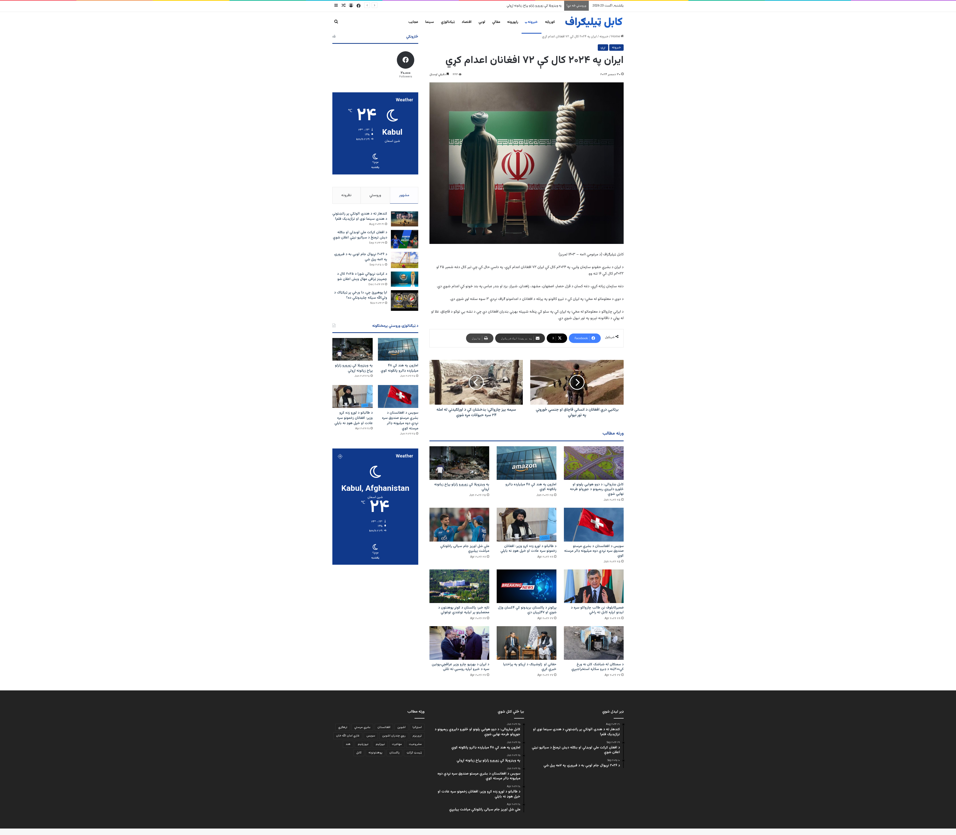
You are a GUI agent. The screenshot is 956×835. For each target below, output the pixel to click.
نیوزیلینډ (363, 744)
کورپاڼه (550, 22)
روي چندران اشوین (394, 735)
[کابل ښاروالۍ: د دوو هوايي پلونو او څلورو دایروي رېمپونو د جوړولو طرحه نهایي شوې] (594, 463)
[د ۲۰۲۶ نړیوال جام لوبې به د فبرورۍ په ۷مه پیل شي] (404, 260)
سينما (429, 22)
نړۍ (602, 47)
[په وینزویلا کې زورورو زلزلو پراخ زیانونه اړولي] (459, 463)
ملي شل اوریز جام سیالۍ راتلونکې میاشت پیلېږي (464, 549)
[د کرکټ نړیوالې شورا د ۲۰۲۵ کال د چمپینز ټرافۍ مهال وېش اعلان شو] (404, 279)
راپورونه (512, 22)
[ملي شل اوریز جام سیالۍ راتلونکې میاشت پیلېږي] (459, 524)
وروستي (375, 195)
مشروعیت (415, 744)
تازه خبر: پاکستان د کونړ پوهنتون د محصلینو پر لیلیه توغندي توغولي (463, 610)
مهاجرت (397, 744)
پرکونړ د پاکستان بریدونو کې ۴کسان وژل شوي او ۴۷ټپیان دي (527, 610)
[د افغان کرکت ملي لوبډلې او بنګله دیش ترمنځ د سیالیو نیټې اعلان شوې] (404, 239)
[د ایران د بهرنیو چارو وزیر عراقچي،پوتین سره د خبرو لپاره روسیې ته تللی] (459, 643)
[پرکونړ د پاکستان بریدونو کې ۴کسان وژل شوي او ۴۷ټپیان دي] (526, 586)
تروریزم (417, 735)
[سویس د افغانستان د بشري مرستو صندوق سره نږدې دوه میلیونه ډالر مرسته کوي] (594, 524)
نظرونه (346, 195)
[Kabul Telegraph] (593, 22)
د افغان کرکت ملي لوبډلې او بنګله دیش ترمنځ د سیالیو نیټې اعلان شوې (360, 235)
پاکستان (394, 752)
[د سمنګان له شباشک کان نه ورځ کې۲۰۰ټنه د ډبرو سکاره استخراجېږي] (594, 643)
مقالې (496, 22)
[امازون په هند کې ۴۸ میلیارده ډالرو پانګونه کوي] (526, 463)
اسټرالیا (417, 727)
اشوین (401, 727)
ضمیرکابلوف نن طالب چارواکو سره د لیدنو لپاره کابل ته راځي (597, 610)
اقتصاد (467, 22)
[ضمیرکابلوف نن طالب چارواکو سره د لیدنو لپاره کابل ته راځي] (594, 586)
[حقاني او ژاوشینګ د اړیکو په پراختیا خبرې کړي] (526, 643)
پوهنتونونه (375, 752)
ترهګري (342, 727)
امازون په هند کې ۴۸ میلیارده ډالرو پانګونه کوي (530, 487)
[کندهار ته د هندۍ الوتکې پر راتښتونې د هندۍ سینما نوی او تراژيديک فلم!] (404, 219)
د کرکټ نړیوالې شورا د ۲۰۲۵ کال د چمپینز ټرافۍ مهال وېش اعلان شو (362, 276)
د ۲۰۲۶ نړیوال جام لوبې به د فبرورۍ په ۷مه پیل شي (360, 257)
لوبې (481, 22)
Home (616, 36)
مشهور (404, 195)
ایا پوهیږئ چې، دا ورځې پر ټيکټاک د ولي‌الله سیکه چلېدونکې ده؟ (360, 295)
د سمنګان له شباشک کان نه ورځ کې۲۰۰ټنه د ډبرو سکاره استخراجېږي (597, 667)
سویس (370, 735)
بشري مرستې (362, 727)
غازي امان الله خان (347, 735)
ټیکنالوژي (448, 22)
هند (348, 744)
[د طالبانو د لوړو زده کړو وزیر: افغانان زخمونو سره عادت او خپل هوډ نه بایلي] (526, 524)
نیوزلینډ (380, 744)
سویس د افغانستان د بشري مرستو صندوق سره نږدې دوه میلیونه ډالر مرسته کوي (508, 5)
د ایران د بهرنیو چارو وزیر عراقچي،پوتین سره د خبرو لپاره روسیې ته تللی (460, 667)
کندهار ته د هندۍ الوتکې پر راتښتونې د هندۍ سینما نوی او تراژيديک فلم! (359, 216)
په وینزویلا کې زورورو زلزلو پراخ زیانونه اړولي (461, 487)
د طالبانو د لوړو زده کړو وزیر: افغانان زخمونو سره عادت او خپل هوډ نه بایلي (528, 549)
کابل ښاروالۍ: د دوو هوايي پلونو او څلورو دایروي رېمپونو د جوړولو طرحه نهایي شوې (597, 489)
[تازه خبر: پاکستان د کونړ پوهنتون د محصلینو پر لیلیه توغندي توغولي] (459, 586)
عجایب (413, 22)
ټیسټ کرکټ (414, 752)
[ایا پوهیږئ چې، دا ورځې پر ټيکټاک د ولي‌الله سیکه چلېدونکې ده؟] (404, 300)
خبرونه (533, 22)
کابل (358, 752)
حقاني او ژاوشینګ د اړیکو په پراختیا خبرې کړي (529, 667)
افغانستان (383, 727)
